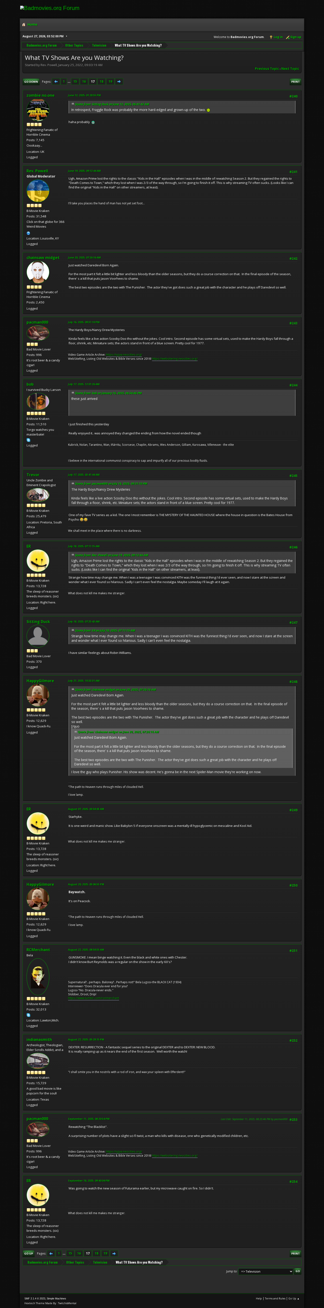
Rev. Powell (37, 170)
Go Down (31, 81)
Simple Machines (56, 1298)
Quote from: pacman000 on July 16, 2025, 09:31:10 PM (111, 484)
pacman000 (37, 322)
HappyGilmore (40, 680)
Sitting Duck (38, 621)
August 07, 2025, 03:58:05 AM (86, 809)
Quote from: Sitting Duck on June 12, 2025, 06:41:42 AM (112, 104)
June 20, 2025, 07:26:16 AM (84, 257)
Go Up (28, 1253)
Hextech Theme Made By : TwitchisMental (50, 1303)
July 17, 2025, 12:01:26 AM (84, 384)
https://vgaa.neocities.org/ (124, 355)
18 (101, 81)
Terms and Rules (275, 1298)
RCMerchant (38, 949)
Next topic (290, 69)
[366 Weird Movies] (28, 232)
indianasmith (39, 1039)
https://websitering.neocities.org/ (175, 359)
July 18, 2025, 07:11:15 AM (84, 546)
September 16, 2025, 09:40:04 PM (89, 1180)
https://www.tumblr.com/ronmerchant (93, 998)
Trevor (33, 474)
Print (295, 81)
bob (30, 384)
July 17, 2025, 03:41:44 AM (84, 474)
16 (84, 81)
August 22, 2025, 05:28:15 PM (86, 1039)
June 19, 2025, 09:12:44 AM (84, 170)
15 (75, 81)
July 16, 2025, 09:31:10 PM (84, 322)
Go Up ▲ (294, 1298)
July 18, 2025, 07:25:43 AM (84, 621)
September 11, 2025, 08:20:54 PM (89, 1119)
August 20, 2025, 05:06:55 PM (86, 884)
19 (110, 81)
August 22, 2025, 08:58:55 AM (86, 949)
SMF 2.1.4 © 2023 (34, 1298)
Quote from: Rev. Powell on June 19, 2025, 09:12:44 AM (111, 555)
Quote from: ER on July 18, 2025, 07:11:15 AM (105, 630)
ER (29, 546)
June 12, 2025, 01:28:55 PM (84, 95)
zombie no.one (41, 95)
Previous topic (267, 69)
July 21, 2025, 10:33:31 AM (84, 680)
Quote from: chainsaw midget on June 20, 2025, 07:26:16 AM (115, 690)
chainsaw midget (43, 257)
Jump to (231, 1271)
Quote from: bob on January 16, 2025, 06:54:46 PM (108, 393)
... (69, 81)
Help (259, 1298)
